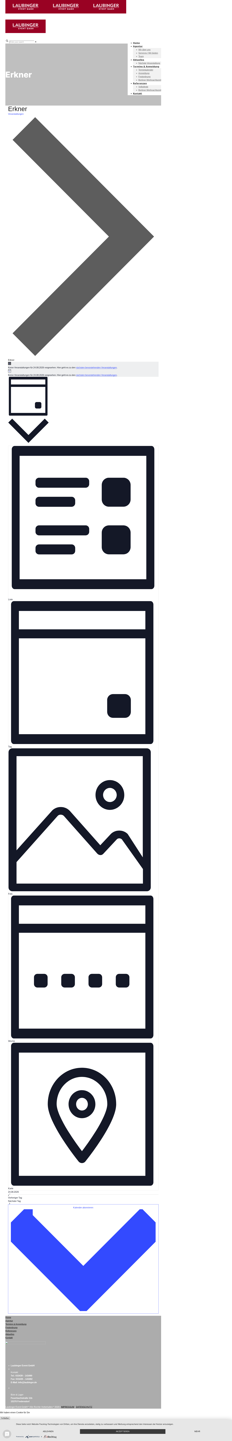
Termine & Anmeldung (15, 1324)
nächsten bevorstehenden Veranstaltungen (96, 367)
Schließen (5, 1418)
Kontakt (9, 1338)
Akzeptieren (122, 1431)
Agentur (9, 1321)
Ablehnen (48, 1431)
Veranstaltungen (16, 114)
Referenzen (11, 1331)
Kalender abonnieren (83, 1207)
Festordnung (11, 1327)
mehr (197, 1431)
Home (8, 1317)
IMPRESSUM (67, 1407)
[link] (36, 42)
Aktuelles (9, 1334)
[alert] (83, 365)
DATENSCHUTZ (84, 1407)
